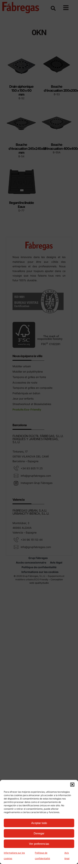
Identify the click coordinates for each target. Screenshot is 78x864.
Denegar (39, 833)
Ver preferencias (39, 843)
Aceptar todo (39, 823)
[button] (72, 784)
